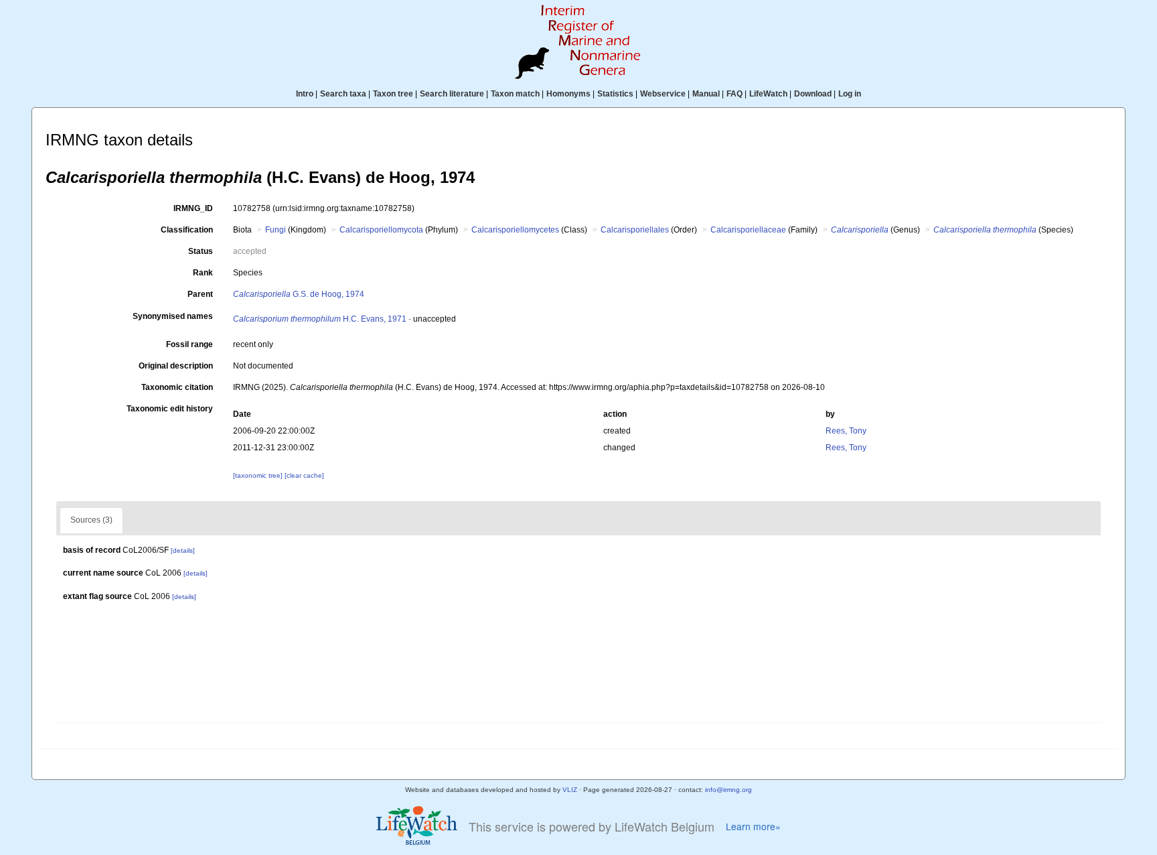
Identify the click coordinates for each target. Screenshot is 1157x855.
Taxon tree (393, 93)
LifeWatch (768, 93)
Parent (200, 294)
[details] (183, 550)
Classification (187, 230)
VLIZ (569, 789)
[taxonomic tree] (259, 475)
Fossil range (189, 344)
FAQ (734, 93)
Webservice (663, 93)
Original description (176, 366)
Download (813, 93)
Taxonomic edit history (170, 408)
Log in (849, 93)
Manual (706, 93)
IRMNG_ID (193, 208)
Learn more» (753, 826)
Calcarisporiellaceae (748, 230)
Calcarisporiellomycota (381, 230)
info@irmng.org (728, 789)
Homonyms (568, 93)
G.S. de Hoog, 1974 (298, 294)
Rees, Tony (846, 431)
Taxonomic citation (177, 387)
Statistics (615, 93)
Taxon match (515, 93)
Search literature (452, 93)
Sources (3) (91, 520)
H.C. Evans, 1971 (319, 319)
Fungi (275, 230)
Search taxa (343, 93)
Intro (304, 93)
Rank (203, 272)
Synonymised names (173, 316)
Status (200, 251)
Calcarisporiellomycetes (515, 230)
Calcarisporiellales (635, 230)
